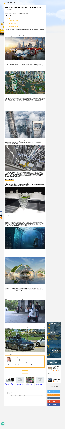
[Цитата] (19, 395)
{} (23, 395)
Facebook (54, 404)
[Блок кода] (20, 395)
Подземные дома (12, 21)
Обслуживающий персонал (14, 26)
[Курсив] (12, 395)
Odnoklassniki (54, 394)
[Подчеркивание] (14, 395)
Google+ (54, 401)
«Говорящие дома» (12, 18)
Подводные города (12, 23)
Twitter (54, 391)
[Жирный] (11, 395)
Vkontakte (54, 398)
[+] (24, 395)
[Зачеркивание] (15, 395)
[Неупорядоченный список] (18, 395)
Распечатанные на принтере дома (15, 24)
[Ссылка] (22, 395)
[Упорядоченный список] (16, 395)
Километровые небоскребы (14, 20)
